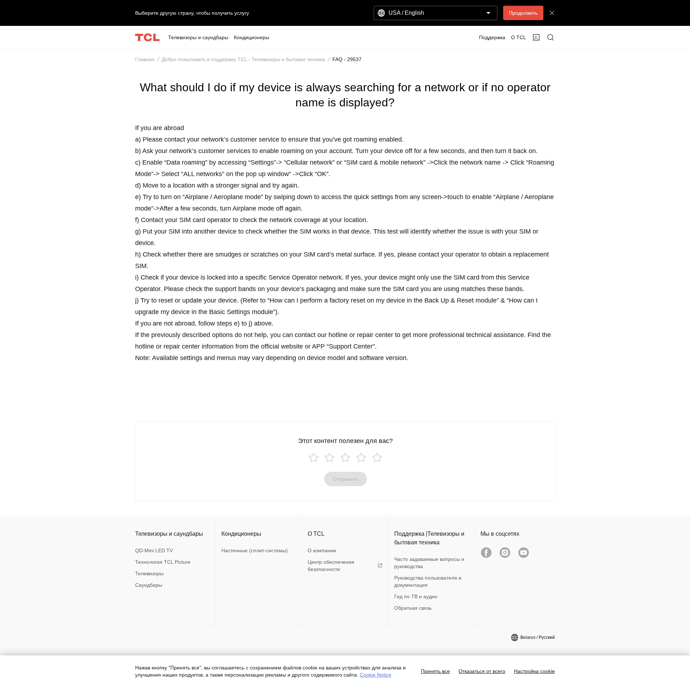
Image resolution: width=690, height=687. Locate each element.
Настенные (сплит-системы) (254, 550)
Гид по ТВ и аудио (415, 596)
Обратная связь (413, 608)
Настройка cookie (534, 671)
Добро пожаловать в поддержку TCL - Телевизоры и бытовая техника (243, 59)
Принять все (435, 671)
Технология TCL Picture (162, 562)
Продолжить (523, 13)
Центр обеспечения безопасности (331, 565)
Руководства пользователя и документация (427, 581)
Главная (145, 59)
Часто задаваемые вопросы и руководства (429, 562)
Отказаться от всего (482, 671)
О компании (322, 550)
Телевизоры (149, 573)
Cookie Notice (375, 675)
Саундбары (148, 585)
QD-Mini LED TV (154, 550)
